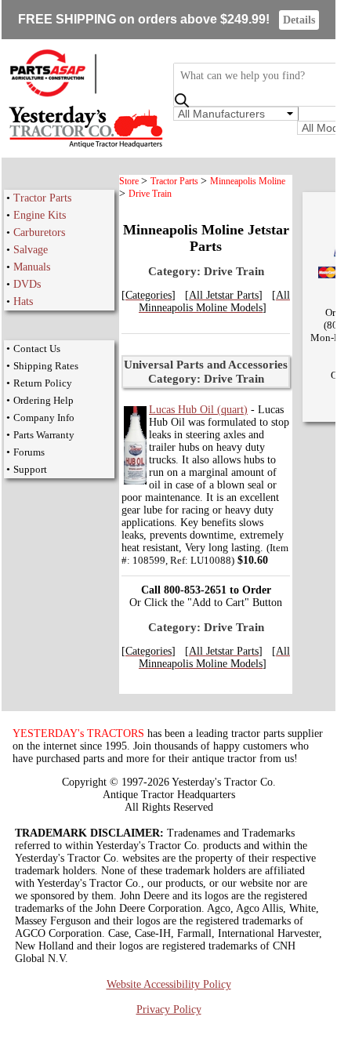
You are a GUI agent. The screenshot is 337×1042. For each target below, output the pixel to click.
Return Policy (42, 383)
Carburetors (39, 232)
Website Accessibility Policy (169, 984)
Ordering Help (43, 400)
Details (299, 20)
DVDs (27, 284)
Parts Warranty (43, 435)
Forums (29, 452)
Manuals (31, 267)
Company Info (43, 417)
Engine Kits (39, 215)
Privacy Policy (168, 1009)
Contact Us (36, 348)
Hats (23, 301)
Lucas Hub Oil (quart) (198, 410)
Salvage (30, 250)
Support (30, 469)
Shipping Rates (45, 366)
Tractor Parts (42, 198)
